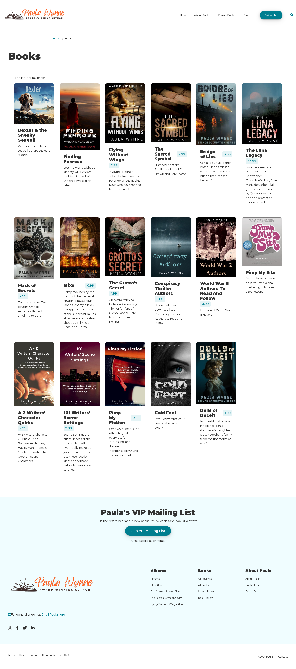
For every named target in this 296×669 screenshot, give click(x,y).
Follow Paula (253, 591)
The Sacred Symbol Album (166, 597)
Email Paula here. (53, 614)
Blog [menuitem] (248, 18)
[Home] (36, 15)
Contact (283, 656)
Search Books (206, 591)
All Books (203, 585)
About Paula (252, 578)
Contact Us (252, 585)
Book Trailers (205, 597)
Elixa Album (157, 585)
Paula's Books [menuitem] (228, 18)
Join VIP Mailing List (148, 531)
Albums (155, 578)
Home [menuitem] (183, 15)
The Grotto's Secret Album (166, 591)
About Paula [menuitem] (203, 18)
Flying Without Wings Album (168, 604)
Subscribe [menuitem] (271, 15)
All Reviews (205, 578)
